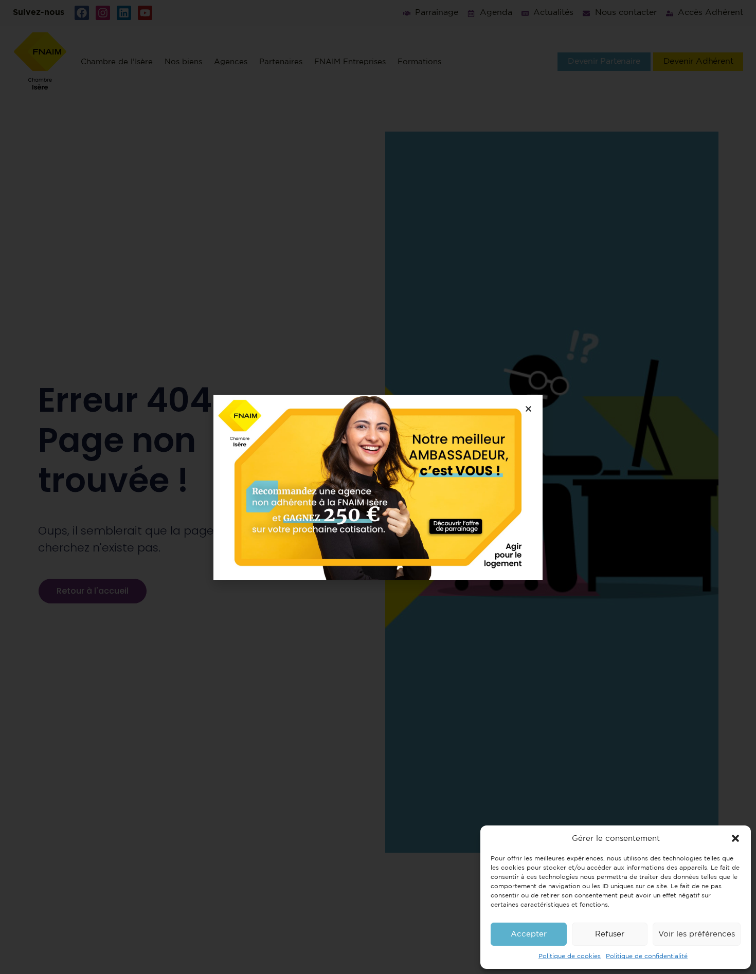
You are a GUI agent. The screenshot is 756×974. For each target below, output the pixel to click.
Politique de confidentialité (647, 956)
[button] (735, 838)
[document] (378, 487)
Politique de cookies (569, 956)
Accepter (529, 934)
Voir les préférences (696, 934)
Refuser (609, 934)
